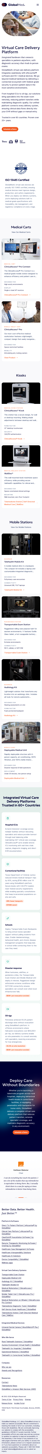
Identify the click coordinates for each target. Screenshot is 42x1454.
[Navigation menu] (37, 4)
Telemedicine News (9, 1386)
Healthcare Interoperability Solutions (16, 1252)
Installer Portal (19, 1403)
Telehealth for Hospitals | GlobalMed (16, 1348)
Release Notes (7, 1403)
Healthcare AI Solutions (11, 1256)
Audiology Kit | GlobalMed (12, 1281)
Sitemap (28, 1399)
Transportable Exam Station (13, 1274)
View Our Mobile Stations (21, 527)
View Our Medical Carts (21, 232)
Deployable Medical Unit (11, 1278)
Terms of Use (6, 1399)
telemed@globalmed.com (17, 1449)
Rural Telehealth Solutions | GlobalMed (17, 1342)
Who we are (6, 1367)
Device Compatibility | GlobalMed (15, 1259)
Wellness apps (7, 1263)
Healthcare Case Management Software (18, 1249)
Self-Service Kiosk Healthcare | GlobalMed (19, 1309)
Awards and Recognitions (12, 1370)
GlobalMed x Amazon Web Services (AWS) (19, 1389)
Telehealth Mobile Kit (10, 1285)
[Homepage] (13, 4)
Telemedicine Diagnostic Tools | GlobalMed (19, 1306)
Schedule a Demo (10, 129)
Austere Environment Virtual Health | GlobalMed (21, 1345)
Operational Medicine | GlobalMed (15, 1352)
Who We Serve (8, 1337)
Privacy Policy (18, 1399)
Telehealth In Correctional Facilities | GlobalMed (21, 1355)
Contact (5, 1382)
